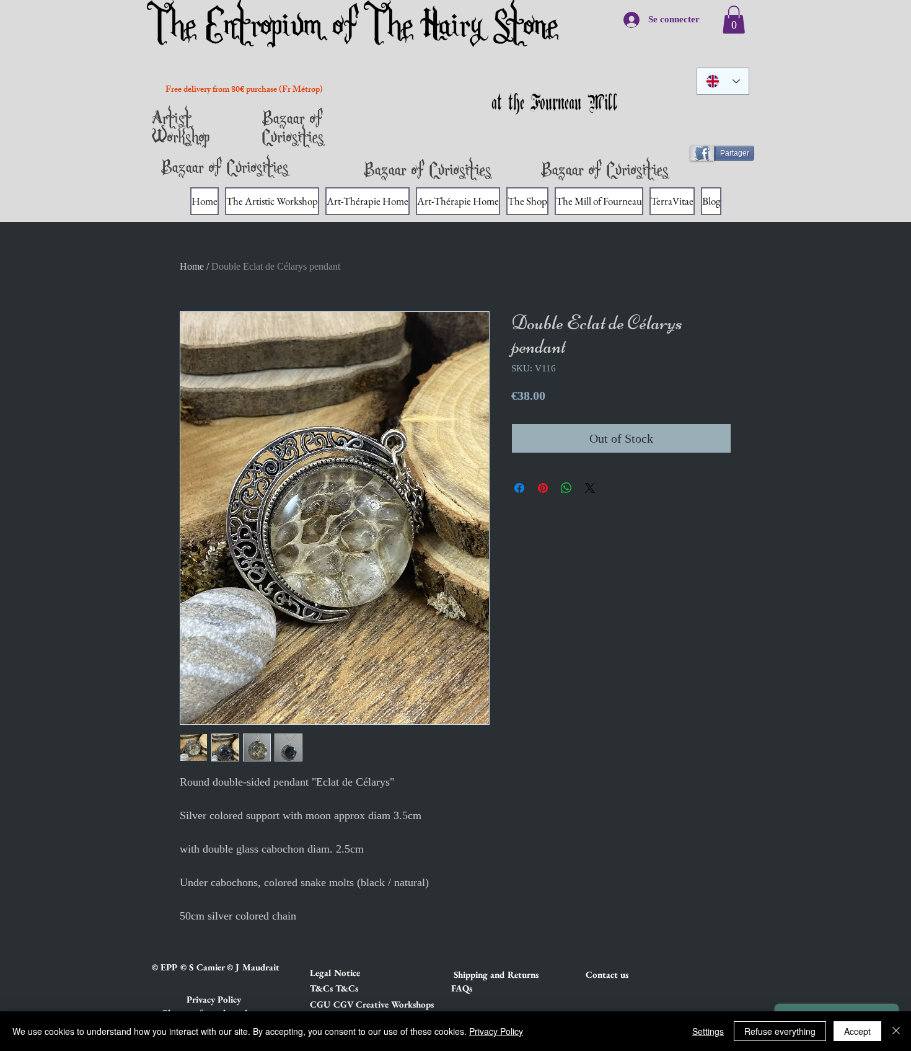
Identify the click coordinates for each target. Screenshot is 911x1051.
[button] (354, 972)
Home (192, 266)
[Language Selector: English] (723, 81)
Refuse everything (780, 1031)
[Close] (896, 1031)
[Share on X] (590, 488)
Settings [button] (708, 1031)
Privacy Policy (496, 1031)
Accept (857, 1031)
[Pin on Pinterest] (542, 488)
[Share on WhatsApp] (566, 488)
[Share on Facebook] (519, 488)
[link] (734, 19)
